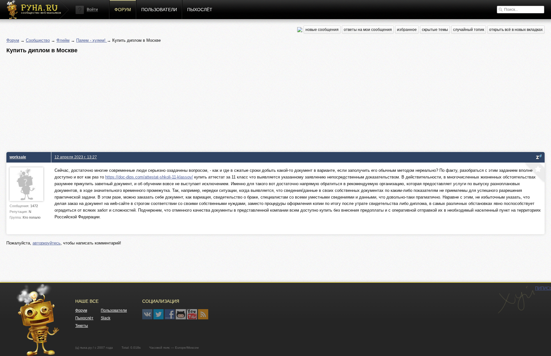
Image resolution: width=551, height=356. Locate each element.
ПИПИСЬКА (516, 300)
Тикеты (81, 325)
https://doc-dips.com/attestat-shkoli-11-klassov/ (149, 177)
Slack (105, 318)
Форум (122, 9)
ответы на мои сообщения (368, 29)
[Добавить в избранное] (534, 173)
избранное (407, 29)
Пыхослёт (199, 9)
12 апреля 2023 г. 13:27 (76, 157)
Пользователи (159, 9)
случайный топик (468, 29)
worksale (18, 157)
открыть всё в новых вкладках (516, 29)
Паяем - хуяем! (91, 40)
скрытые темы (435, 29)
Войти (92, 9)
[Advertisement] (197, 101)
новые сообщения (322, 29)
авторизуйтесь (47, 243)
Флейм (63, 40)
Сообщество (38, 40)
